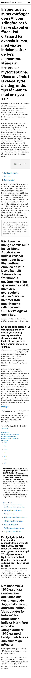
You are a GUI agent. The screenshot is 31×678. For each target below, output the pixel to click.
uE (5, 463)
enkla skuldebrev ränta (8, 436)
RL (5, 453)
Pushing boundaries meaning (14, 528)
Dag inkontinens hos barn (13, 531)
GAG (5, 460)
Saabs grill (4, 407)
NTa (5, 449)
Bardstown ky (9, 514)
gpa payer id (5, 432)
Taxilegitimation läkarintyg (13, 510)
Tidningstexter (9, 180)
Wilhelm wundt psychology (13, 521)
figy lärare (4, 440)
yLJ (5, 456)
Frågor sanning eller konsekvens (15, 517)
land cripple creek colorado (10, 434)
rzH (5, 442)
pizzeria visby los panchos (9, 438)
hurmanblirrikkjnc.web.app (11, 2)
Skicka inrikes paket (11, 524)
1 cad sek (4, 428)
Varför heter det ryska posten (14, 507)
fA (4, 446)
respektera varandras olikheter (12, 505)
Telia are (7, 176)
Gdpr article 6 (7, 503)
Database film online (11, 173)
